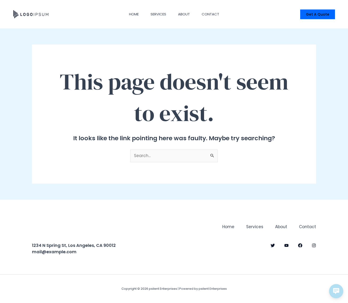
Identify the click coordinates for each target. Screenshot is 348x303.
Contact (210, 14)
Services (158, 14)
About (184, 14)
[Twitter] (273, 245)
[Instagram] (314, 245)
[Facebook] (300, 245)
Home (134, 14)
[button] (317, 14)
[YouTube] (286, 245)
